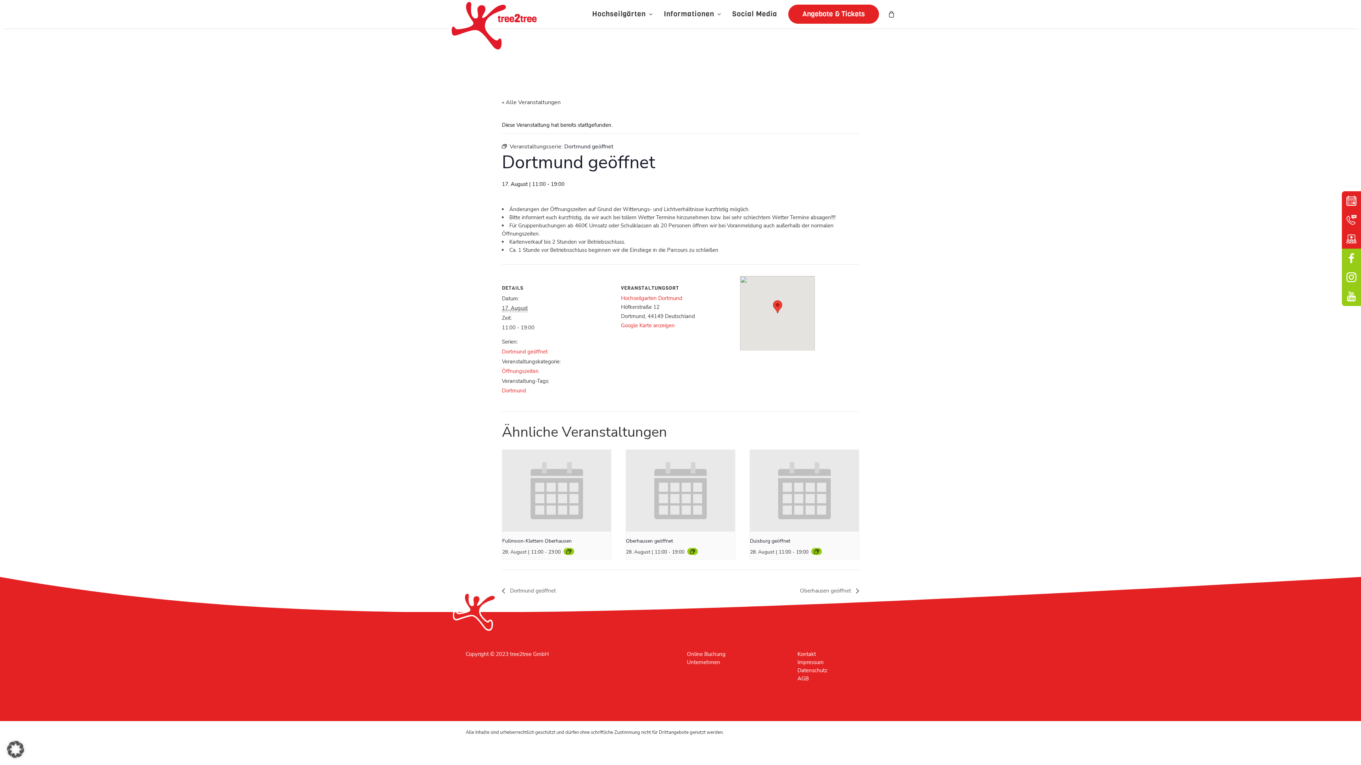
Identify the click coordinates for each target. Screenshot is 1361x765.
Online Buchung (706, 654)
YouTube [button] (1351, 296)
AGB (803, 678)
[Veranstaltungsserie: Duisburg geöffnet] (816, 551)
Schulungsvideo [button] (1351, 239)
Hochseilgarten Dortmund (651, 298)
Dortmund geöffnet (525, 351)
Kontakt (806, 654)
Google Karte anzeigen (648, 325)
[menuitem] (622, 14)
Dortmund (514, 390)
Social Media (754, 14)
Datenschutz (812, 670)
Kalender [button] (1351, 200)
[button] (831, 14)
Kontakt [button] (1351, 220)
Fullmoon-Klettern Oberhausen (537, 541)
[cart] (891, 14)
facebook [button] (1351, 258)
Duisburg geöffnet (770, 541)
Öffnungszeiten (520, 371)
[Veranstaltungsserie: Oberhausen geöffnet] (568, 551)
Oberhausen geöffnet (649, 541)
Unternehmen (703, 662)
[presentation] (556, 490)
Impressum (810, 662)
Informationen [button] (689, 14)
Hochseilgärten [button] (619, 14)
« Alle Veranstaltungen (531, 102)
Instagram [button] (1351, 277)
